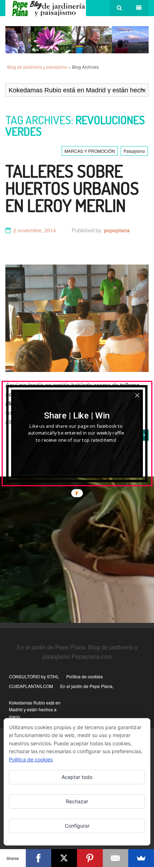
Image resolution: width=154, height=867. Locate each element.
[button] (77, 415)
